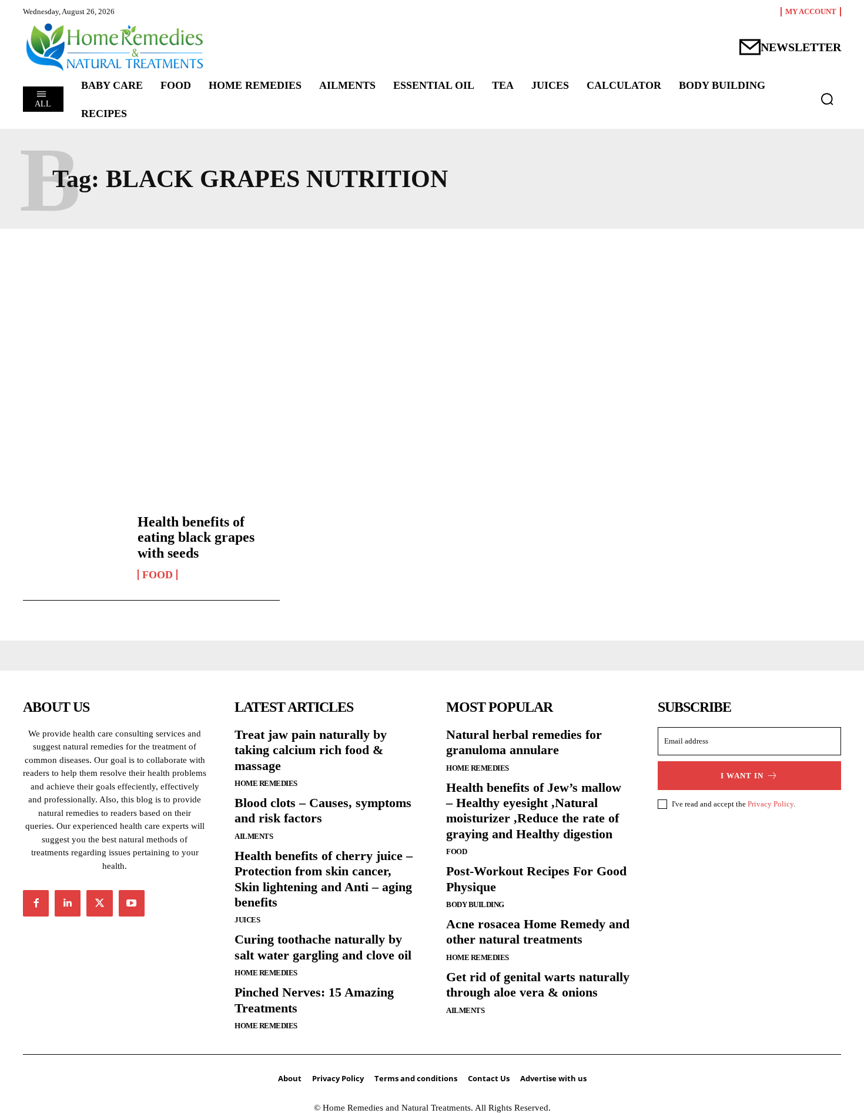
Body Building (475, 904)
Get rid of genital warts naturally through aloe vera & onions (537, 984)
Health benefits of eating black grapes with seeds (196, 537)
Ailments (254, 836)
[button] (827, 99)
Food (157, 574)
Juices (247, 919)
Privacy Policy (770, 803)
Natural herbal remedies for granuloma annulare (524, 742)
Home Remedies (266, 783)
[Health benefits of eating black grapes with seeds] (74, 547)
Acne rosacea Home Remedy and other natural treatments (537, 932)
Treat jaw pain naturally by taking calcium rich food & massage (311, 750)
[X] (99, 903)
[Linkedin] (68, 903)
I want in (742, 775)
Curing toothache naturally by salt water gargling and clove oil (323, 947)
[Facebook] (36, 903)
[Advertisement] (432, 352)
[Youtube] (132, 903)
